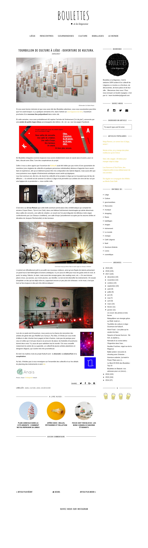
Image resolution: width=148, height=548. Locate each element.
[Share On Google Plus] (89, 383)
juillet (109, 292)
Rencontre (108, 206)
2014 (107, 380)
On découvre (46, 388)
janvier (109, 310)
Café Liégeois (110, 240)
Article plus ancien (87, 491)
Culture (82, 36)
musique (108, 210)
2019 (107, 268)
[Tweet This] (81, 383)
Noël (106, 243)
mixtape (108, 236)
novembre (111, 280)
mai (108, 298)
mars (109, 304)
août (109, 289)
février (109, 307)
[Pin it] (94, 383)
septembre (111, 286)
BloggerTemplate (87, 545)
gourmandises (110, 202)
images (107, 225)
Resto (107, 217)
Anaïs (27, 388)
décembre (111, 277)
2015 (107, 377)
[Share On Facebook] (85, 383)
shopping (108, 213)
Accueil (57, 491)
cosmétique (109, 254)
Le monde (113, 36)
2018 (107, 271)
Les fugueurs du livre (75, 112)
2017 (107, 274)
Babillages (98, 36)
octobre (110, 283)
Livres (107, 251)
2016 (107, 374)
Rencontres (46, 36)
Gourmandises (66, 36)
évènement (109, 228)
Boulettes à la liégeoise (68, 545)
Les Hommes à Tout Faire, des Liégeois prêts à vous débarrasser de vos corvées (116, 170)
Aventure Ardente (111, 247)
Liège (32, 36)
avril (108, 301)
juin (108, 295)
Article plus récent (25, 491)
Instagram (29, 377)
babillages (108, 221)
